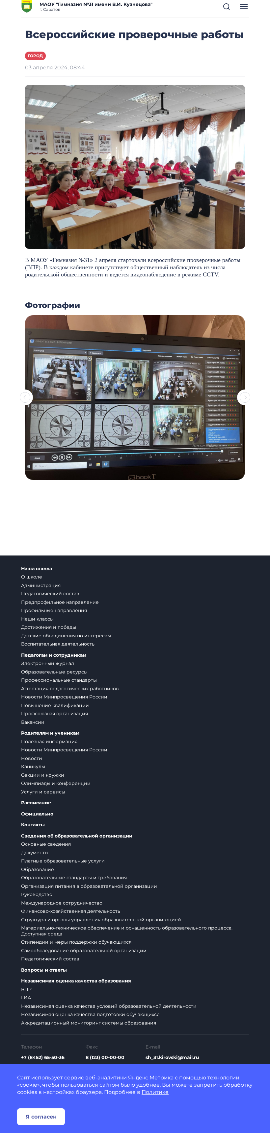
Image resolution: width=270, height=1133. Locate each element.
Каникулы (33, 766)
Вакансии (32, 722)
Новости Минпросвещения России (64, 697)
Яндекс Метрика (151, 1077)
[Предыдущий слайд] (25, 397)
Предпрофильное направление (60, 602)
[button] (226, 7)
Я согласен (41, 1117)
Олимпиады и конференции (56, 783)
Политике (155, 1092)
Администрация (41, 585)
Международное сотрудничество (61, 903)
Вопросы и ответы (44, 970)
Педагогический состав (50, 594)
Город (35, 55)
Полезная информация (49, 741)
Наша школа (36, 569)
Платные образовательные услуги (63, 861)
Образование (37, 869)
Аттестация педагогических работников (70, 689)
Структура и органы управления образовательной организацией (101, 920)
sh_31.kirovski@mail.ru (172, 1057)
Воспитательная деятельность (57, 644)
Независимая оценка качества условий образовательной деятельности (109, 1006)
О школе (31, 577)
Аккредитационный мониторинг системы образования (88, 1023)
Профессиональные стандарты (59, 680)
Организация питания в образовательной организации (89, 886)
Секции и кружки (42, 775)
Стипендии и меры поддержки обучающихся (76, 942)
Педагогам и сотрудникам (53, 655)
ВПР (26, 989)
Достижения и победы (48, 627)
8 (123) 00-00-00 (105, 1057)
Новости (31, 758)
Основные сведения (46, 844)
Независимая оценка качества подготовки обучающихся (90, 1014)
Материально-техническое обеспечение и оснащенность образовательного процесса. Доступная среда (126, 931)
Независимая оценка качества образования (76, 981)
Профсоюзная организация (54, 714)
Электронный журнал (47, 663)
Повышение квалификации (55, 705)
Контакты (33, 825)
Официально (37, 814)
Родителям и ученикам (50, 733)
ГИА (26, 998)
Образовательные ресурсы (54, 672)
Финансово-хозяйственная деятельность (70, 911)
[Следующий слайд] (245, 397)
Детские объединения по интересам (66, 636)
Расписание (36, 803)
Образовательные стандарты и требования (74, 878)
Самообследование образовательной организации (84, 951)
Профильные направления (54, 610)
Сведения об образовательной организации (76, 836)
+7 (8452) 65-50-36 (43, 1057)
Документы (34, 853)
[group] (135, 397)
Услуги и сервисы (43, 792)
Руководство (36, 894)
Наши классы (37, 619)
